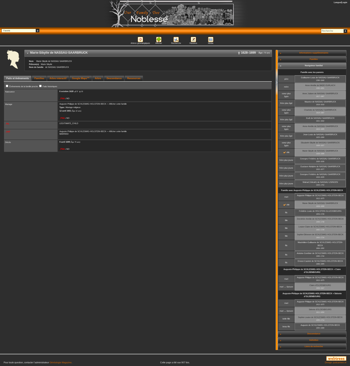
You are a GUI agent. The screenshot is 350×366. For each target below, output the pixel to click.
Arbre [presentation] (98, 78)
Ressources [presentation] (133, 78)
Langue (337, 2)
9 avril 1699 (64, 142)
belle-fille (286, 319)
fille (286, 220)
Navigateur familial (314, 65)
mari (286, 197)
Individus (313, 340)
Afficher (158, 43)
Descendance (313, 334)
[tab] (148, 53)
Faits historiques (49, 86)
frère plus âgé (286, 103)
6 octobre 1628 (66, 91)
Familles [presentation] (39, 78)
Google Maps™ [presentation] (80, 78)
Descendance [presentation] (114, 78)
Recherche (176, 43)
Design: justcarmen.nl (335, 362)
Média (210, 43)
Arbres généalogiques (140, 43)
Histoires (193, 43)
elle (287, 152)
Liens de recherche (314, 346)
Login (344, 2)
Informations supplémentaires (313, 53)
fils (286, 212)
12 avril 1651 (65, 111)
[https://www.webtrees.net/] (291, 358)
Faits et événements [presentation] (17, 78)
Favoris (6, 30)
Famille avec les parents (312, 72)
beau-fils (286, 326)
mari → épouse (286, 287)
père (286, 79)
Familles (314, 59)
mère (286, 87)
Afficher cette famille (118, 104)
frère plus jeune (286, 160)
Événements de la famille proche (23, 86)
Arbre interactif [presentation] (58, 78)
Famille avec (312, 190)
